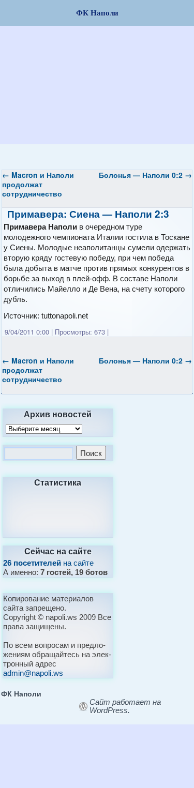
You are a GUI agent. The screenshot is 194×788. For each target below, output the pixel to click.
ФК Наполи (21, 693)
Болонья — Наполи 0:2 (145, 175)
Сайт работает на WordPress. (125, 706)
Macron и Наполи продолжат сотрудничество (38, 184)
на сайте (48, 562)
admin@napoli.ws (33, 673)
